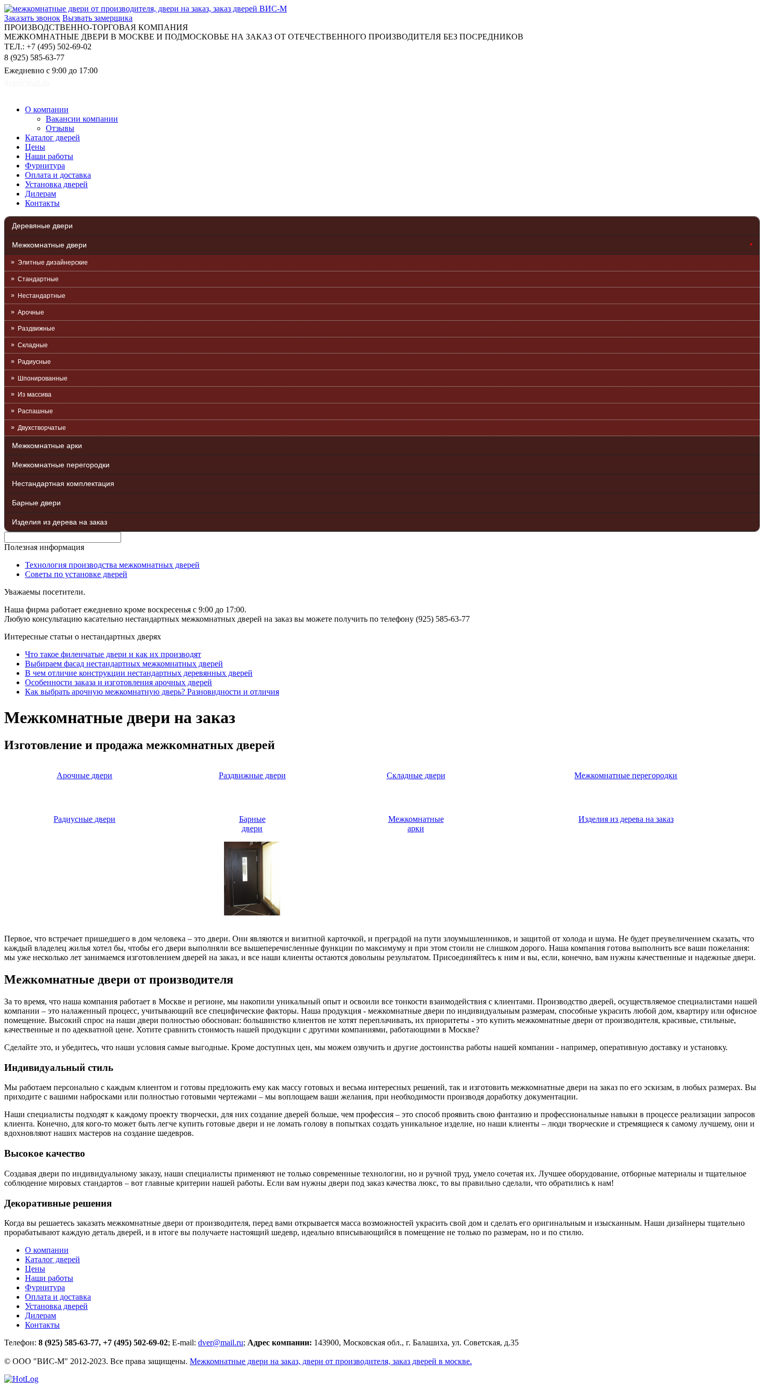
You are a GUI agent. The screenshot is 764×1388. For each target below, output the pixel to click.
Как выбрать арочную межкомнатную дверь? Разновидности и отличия (152, 691)
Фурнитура (45, 165)
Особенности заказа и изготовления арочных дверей (118, 682)
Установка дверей (56, 184)
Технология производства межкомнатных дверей (112, 564)
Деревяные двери (42, 225)
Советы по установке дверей (76, 574)
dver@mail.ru (26, 82)
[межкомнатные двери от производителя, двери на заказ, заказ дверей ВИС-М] (145, 8)
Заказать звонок (32, 18)
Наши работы (49, 156)
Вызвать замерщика (97, 18)
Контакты (42, 203)
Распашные (35, 411)
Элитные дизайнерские (53, 262)
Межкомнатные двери (49, 245)
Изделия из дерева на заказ (59, 522)
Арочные (31, 312)
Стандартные (38, 279)
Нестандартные (41, 295)
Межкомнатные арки (47, 445)
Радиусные (34, 361)
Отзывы (60, 128)
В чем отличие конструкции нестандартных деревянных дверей (139, 673)
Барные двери (36, 503)
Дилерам (40, 193)
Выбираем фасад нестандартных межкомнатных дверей (124, 663)
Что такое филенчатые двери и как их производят (113, 654)
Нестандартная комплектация (63, 483)
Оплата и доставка (58, 175)
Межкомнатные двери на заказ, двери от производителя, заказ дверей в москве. (331, 1361)
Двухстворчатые (42, 427)
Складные (33, 345)
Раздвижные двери (252, 775)
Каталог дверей (52, 137)
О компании (47, 109)
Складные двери (416, 775)
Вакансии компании (82, 118)
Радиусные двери (84, 819)
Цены (35, 146)
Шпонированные (43, 378)
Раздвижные (36, 328)
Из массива (34, 394)
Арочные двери (84, 775)
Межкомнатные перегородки (61, 465)
